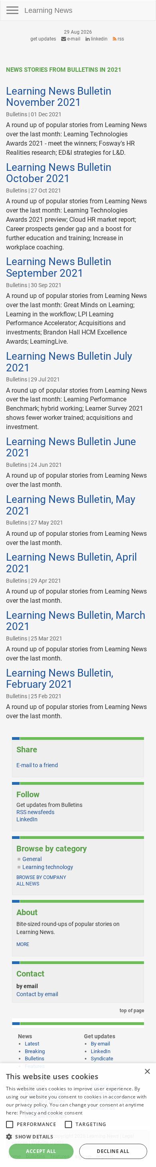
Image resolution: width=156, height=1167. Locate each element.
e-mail (73, 39)
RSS (120, 39)
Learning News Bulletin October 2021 (58, 173)
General (32, 859)
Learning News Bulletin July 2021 (69, 362)
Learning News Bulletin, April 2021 (71, 563)
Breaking (35, 1051)
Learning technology (47, 867)
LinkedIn (99, 39)
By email (100, 1044)
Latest (32, 1044)
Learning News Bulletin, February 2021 (59, 679)
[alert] (78, 1115)
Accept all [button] (41, 1151)
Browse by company (41, 877)
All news (27, 884)
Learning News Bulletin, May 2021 (70, 505)
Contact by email (37, 994)
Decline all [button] (113, 1151)
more (22, 944)
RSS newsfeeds (35, 812)
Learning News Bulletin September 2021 (58, 267)
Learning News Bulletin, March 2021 (75, 621)
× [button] (147, 1072)
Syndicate (102, 1059)
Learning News (48, 10)
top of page (131, 1010)
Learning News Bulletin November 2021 (58, 97)
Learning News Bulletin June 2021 (71, 447)
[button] (78, 1136)
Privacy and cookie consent (51, 1112)
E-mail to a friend (37, 765)
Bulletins (34, 1059)
